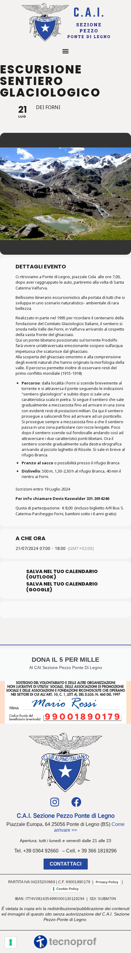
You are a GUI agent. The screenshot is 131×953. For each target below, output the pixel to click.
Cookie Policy (67, 889)
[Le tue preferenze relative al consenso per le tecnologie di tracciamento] (10, 942)
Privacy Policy (107, 882)
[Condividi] (46, 609)
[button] (66, 51)
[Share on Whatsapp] (58, 609)
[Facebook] (76, 802)
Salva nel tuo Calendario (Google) (62, 586)
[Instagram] (55, 802)
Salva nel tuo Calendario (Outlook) (62, 574)
